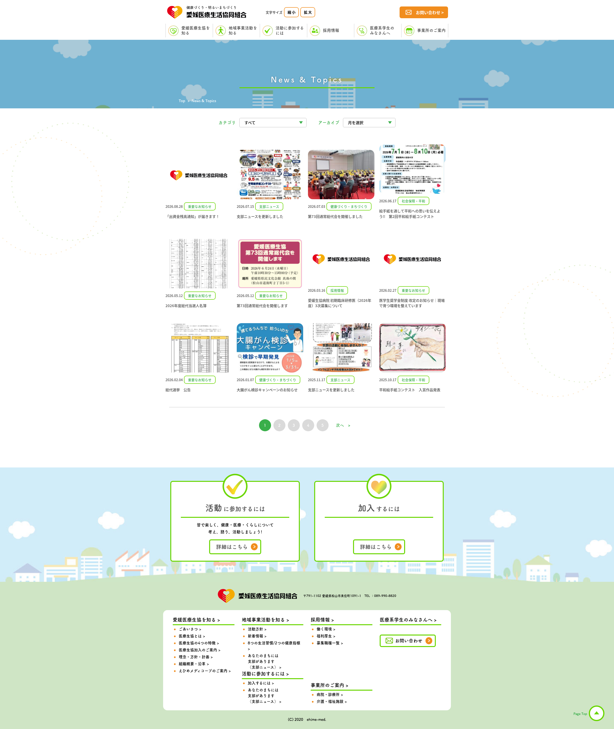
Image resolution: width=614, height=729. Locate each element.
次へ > (343, 425)
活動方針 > (257, 629)
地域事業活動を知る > (265, 619)
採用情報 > (322, 619)
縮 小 (291, 12)
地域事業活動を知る (243, 30)
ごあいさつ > (190, 629)
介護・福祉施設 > (332, 701)
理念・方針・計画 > (196, 657)
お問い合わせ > (430, 12)
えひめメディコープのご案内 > (205, 671)
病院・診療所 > (330, 694)
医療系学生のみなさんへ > (408, 619)
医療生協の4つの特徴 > (199, 643)
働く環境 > (326, 629)
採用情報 (331, 30)
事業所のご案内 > (329, 685)
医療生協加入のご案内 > (199, 650)
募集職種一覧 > (330, 643)
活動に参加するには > (265, 673)
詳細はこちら (232, 546)
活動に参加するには (290, 30)
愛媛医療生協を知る (195, 30)
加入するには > (261, 683)
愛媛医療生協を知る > (196, 619)
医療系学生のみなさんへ (382, 30)
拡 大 (308, 12)
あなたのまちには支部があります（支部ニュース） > (264, 661)
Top (182, 101)
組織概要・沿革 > (194, 664)
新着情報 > (257, 636)
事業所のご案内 (431, 30)
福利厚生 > (326, 636)
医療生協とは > (192, 636)
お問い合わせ (408, 640)
